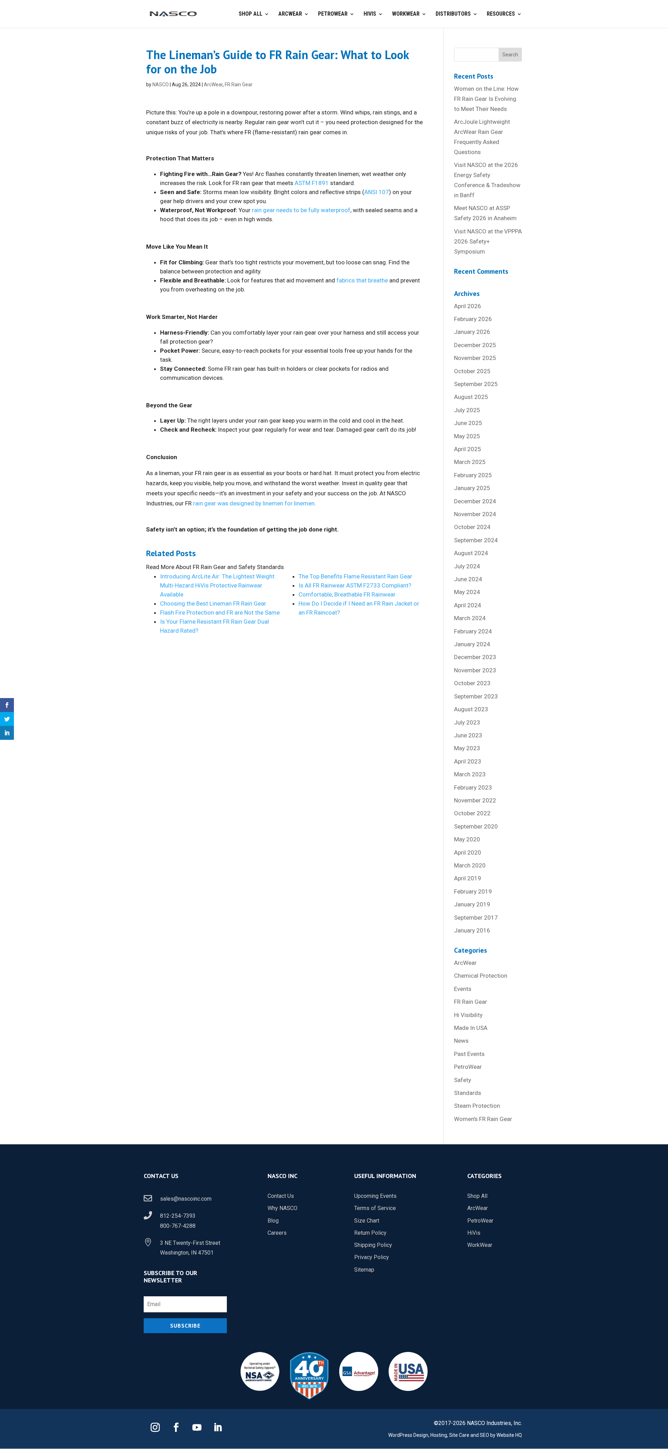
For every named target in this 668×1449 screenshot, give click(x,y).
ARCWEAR (290, 14)
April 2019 (467, 878)
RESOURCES (501, 14)
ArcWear (213, 84)
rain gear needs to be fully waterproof (301, 210)
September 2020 (476, 826)
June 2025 (468, 422)
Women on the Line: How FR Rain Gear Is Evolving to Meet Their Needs (486, 98)
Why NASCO (282, 1208)
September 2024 (476, 540)
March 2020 (470, 865)
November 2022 (475, 800)
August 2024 (471, 553)
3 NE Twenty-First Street (190, 1243)
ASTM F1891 (312, 182)
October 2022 (472, 813)
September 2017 (476, 917)
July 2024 (467, 566)
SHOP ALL (250, 14)
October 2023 (472, 683)
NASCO (160, 84)
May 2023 (467, 748)
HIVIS (370, 14)
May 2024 (467, 592)
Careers (277, 1233)
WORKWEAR (406, 14)
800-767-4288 (178, 1226)
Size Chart (366, 1220)
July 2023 (467, 722)
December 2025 (475, 345)
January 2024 (472, 644)
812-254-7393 (178, 1215)
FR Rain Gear (239, 84)
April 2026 (467, 306)
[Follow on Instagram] (155, 1427)
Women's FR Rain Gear (483, 1118)
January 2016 (472, 930)
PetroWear (468, 1066)
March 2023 (470, 774)
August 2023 (471, 709)
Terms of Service (375, 1208)
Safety (462, 1079)
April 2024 (467, 605)
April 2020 (467, 852)
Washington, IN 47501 (187, 1252)
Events (462, 988)
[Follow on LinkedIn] (218, 1427)
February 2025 (473, 475)
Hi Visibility (468, 1014)
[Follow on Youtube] (197, 1427)
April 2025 (467, 449)
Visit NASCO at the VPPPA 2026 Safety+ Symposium (488, 241)
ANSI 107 (376, 192)
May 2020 (467, 839)
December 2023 (475, 657)
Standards (467, 1092)
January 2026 (472, 331)
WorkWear (479, 1245)
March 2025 (470, 461)
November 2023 (475, 670)
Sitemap (364, 1269)
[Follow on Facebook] (176, 1427)
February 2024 (473, 631)
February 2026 (473, 318)
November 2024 (475, 514)
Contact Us (281, 1196)
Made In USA (470, 1027)
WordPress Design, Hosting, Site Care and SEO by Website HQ (455, 1435)
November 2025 (475, 357)
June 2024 (468, 579)
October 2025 (472, 371)
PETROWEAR (333, 14)
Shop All (477, 1196)
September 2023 (476, 696)
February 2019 (473, 891)
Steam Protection (477, 1105)
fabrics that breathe (362, 280)
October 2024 (472, 526)
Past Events (469, 1053)
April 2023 (467, 761)
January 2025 (472, 488)
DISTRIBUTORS (453, 14)
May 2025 (467, 436)
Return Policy (370, 1233)
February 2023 (473, 787)
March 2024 (470, 618)
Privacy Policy (371, 1257)
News (461, 1040)
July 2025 (467, 410)
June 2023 (468, 735)
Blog (273, 1220)
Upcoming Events (375, 1196)
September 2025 (476, 384)
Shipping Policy (373, 1245)
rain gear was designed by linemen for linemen (253, 503)
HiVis (473, 1233)
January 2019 (472, 904)
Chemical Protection (480, 975)
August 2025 (471, 396)
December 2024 (475, 501)
